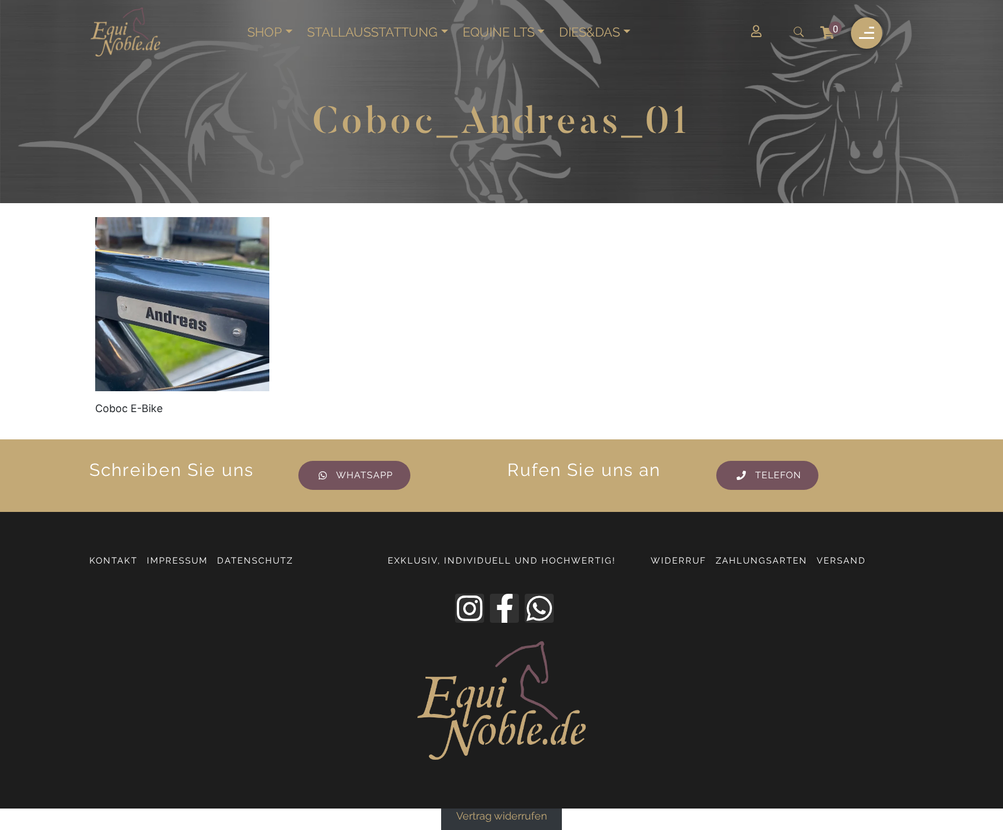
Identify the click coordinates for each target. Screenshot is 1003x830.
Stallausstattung (372, 32)
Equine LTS (499, 32)
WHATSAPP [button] (364, 475)
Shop (264, 32)
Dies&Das (589, 32)
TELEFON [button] (778, 475)
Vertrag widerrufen (501, 816)
